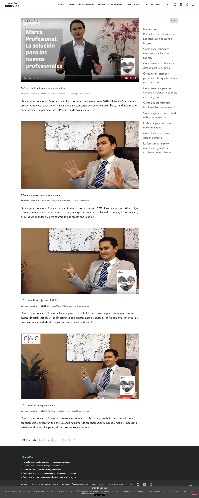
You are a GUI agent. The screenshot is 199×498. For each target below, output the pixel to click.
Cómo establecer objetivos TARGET (39, 300)
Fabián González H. (31, 94)
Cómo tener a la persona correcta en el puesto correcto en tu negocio (160, 92)
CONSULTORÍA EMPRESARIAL (81, 5)
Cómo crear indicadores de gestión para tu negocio (42, 470)
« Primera (46, 440)
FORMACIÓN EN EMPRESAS (111, 5)
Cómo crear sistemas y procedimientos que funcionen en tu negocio (160, 78)
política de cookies (179, 491)
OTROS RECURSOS (151, 5)
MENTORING (133, 5)
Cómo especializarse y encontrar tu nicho (41, 405)
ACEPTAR (99, 495)
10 (74, 440)
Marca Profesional (63, 94)
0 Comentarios (83, 94)
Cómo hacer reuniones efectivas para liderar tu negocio (156, 53)
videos (73, 94)
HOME (61, 5)
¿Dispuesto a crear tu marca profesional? (41, 195)
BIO (168, 5)
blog (53, 94)
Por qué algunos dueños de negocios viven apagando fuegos (158, 39)
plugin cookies (192, 495)
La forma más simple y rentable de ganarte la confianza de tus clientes (157, 148)
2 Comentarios (83, 306)
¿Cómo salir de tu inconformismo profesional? (44, 88)
